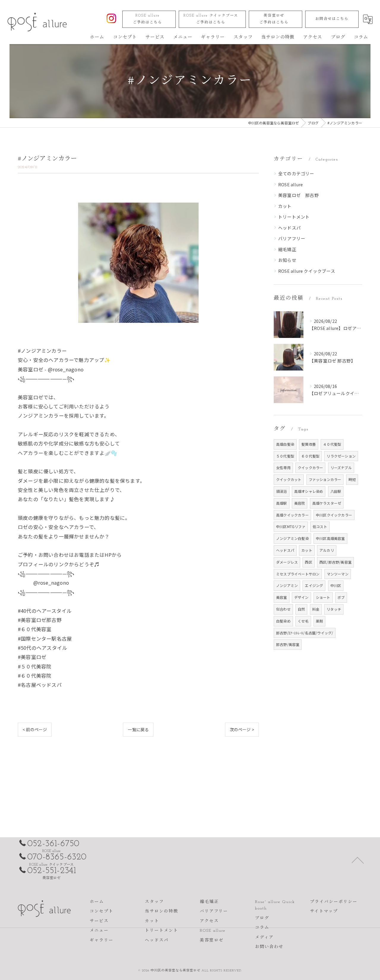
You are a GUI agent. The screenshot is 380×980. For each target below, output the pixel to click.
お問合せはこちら (332, 19)
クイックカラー (310, 467)
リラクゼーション (341, 455)
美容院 (299, 503)
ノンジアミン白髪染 (292, 538)
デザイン (301, 597)
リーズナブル (341, 467)
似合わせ (283, 609)
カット (285, 206)
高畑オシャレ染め (308, 491)
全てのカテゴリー (296, 173)
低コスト (320, 526)
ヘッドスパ (289, 227)
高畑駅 (281, 503)
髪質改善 (308, 444)
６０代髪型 (310, 455)
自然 (301, 609)
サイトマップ (324, 911)
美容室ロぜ (274, 19)
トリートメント (294, 217)
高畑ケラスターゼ (326, 503)
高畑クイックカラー (292, 514)
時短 (352, 479)
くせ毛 (303, 620)
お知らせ (287, 260)
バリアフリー (291, 238)
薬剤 (319, 620)
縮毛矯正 (287, 249)
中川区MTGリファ (290, 526)
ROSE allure (147, 19)
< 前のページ (35, 729)
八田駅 (335, 491)
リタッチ (334, 609)
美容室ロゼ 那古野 (298, 195)
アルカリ (326, 550)
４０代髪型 (332, 444)
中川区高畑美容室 (330, 538)
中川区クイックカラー (334, 514)
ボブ (341, 597)
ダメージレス (287, 561)
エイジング (314, 585)
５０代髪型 (285, 455)
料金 (315, 609)
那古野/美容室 (287, 644)
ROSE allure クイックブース (210, 19)
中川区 (335, 585)
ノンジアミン (287, 585)
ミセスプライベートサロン (297, 573)
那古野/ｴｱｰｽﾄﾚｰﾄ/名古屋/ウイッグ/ (304, 632)
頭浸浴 (281, 491)
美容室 (281, 597)
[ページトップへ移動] (358, 860)
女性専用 (283, 467)
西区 (308, 561)
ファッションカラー (325, 479)
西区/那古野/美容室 (335, 561)
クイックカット (288, 479)
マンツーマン (338, 573)
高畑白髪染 (285, 444)
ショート (323, 597)
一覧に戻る (138, 729)
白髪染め (283, 620)
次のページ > (242, 729)
